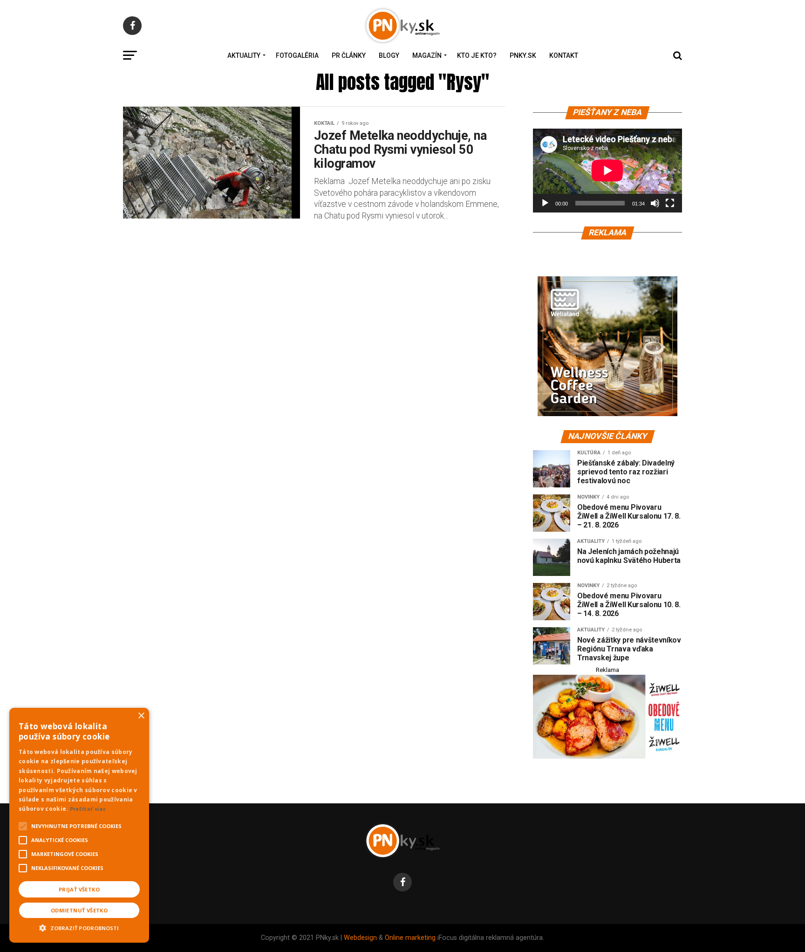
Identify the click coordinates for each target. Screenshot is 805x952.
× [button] (140, 715)
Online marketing (410, 938)
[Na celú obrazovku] (670, 203)
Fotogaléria (297, 55)
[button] (79, 927)
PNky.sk (523, 55)
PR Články (349, 55)
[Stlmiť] (655, 203)
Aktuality (243, 55)
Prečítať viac (88, 808)
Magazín (427, 55)
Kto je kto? (477, 55)
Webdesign (360, 938)
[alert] (79, 825)
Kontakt (563, 55)
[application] (607, 170)
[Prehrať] (545, 203)
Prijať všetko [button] (79, 889)
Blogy (389, 55)
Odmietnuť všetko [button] (79, 910)
